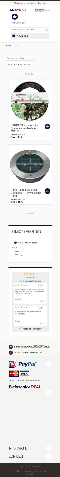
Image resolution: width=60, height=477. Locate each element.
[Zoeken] (47, 29)
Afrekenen (31, 3)
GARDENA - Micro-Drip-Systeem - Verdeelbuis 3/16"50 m (24, 128)
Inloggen (42, 3)
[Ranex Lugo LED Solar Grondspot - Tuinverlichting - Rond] (30, 166)
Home (8, 45)
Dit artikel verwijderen (15, 243)
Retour (20, 471)
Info (13, 471)
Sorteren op (12, 58)
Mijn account (19, 3)
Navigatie (22, 35)
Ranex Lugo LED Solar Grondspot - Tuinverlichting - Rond (27, 192)
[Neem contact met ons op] (30, 352)
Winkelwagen (18, 22)
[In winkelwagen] (47, 126)
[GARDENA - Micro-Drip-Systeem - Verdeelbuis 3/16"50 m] (30, 102)
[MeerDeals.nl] (30, 10)
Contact (29, 474)
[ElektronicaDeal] (25, 387)
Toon (9, 64)
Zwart (16, 255)
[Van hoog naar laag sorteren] (32, 58)
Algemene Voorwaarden (35, 471)
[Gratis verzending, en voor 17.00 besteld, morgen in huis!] (30, 346)
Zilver (16, 251)
